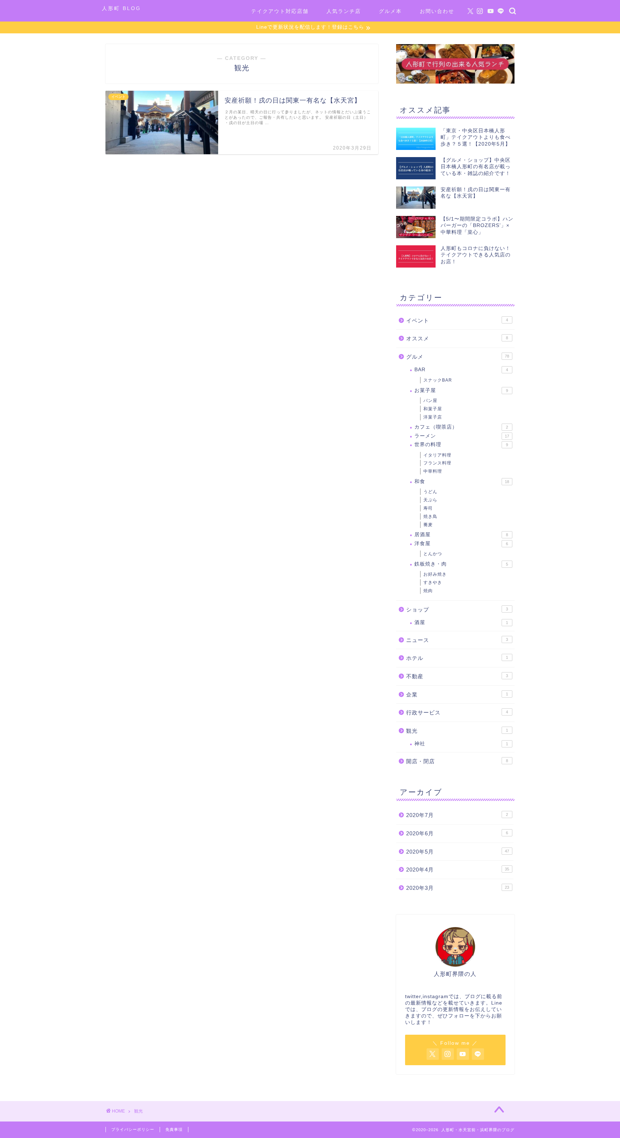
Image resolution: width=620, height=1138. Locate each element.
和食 (461, 481)
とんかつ (432, 553)
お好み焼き (435, 574)
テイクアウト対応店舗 (280, 11)
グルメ (457, 357)
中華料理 (432, 471)
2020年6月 (457, 833)
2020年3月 (457, 888)
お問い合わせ (437, 11)
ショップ (457, 609)
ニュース (457, 640)
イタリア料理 (437, 455)
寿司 (428, 508)
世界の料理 (461, 444)
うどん (430, 491)
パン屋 (430, 400)
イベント (457, 320)
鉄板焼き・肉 (461, 564)
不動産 (457, 676)
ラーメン (461, 436)
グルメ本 (390, 11)
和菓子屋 (432, 408)
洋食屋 (461, 543)
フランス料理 (437, 463)
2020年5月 (457, 852)
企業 (457, 694)
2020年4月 (457, 870)
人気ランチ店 (344, 11)
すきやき (432, 582)
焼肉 (428, 590)
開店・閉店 (457, 761)
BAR (461, 369)
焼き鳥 (430, 516)
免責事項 (174, 1129)
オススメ (457, 338)
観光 (457, 731)
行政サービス (457, 712)
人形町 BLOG (121, 8)
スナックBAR (437, 380)
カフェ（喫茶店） (461, 427)
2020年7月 (457, 815)
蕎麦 (428, 524)
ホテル (457, 658)
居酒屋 (461, 534)
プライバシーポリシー (132, 1129)
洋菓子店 (432, 417)
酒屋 (461, 622)
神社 (461, 743)
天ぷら (430, 499)
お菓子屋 (461, 390)
